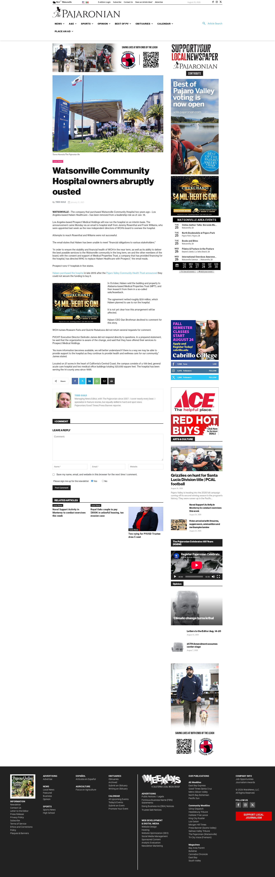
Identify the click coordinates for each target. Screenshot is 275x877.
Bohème (193, 851)
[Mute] (213, 576)
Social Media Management (155, 836)
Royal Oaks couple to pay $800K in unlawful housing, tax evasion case (107, 512)
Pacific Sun (194, 798)
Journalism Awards (245, 782)
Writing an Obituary (118, 788)
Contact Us (15, 808)
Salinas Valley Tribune (199, 831)
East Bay (193, 857)
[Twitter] (220, 2)
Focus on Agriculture (86, 789)
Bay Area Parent (197, 848)
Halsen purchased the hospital (68, 273)
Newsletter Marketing (152, 846)
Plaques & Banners (19, 833)
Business (47, 796)
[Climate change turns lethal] (196, 607)
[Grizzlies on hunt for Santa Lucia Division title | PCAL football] (196, 458)
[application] (196, 565)
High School (49, 813)
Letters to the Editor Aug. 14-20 (204, 631)
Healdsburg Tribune (198, 812)
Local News (57, 161)
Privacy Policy (17, 817)
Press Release (17, 814)
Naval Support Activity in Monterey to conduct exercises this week (69, 512)
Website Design (149, 826)
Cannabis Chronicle (198, 854)
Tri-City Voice (195, 837)
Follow (212, 370)
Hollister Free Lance (198, 815)
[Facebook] (213, 2)
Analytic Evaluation (151, 842)
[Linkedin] (89, 381)
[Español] (87, 2)
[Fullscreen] (218, 576)
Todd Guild (61, 202)
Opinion (46, 799)
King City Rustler (197, 818)
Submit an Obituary (118, 785)
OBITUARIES (115, 776)
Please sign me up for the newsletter (71, 481)
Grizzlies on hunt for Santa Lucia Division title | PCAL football (194, 479)
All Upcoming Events (119, 799)
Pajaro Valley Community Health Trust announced (131, 273)
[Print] (111, 381)
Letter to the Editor (19, 811)
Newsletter (15, 804)
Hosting (145, 830)
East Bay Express (197, 785)
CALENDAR (114, 796)
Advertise (47, 779)
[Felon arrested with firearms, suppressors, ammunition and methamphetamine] (179, 524)
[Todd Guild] (63, 400)
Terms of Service (18, 823)
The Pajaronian (196, 834)
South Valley (195, 860)
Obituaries (114, 779)
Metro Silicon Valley (198, 792)
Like (214, 364)
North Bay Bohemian (199, 795)
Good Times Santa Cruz (200, 788)
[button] (211, 23)
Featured (47, 793)
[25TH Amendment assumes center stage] (177, 647)
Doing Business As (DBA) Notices (158, 806)
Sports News (49, 809)
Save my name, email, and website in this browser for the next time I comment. (96, 474)
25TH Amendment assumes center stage (202, 645)
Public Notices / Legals (153, 796)
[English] (84, 2)
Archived (113, 782)
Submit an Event (117, 805)
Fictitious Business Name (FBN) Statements (157, 801)
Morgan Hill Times (197, 824)
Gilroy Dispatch (196, 808)
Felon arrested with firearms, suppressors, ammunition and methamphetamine (204, 524)
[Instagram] (217, 2)
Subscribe (15, 820)
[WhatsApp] (97, 381)
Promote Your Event (118, 808)
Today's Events (116, 802)
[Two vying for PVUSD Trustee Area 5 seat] (145, 519)
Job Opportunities (244, 779)
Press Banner (195, 828)
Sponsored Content (151, 839)
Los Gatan (194, 821)
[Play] (175, 576)
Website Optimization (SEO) (155, 833)
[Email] (104, 381)
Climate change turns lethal (194, 618)
